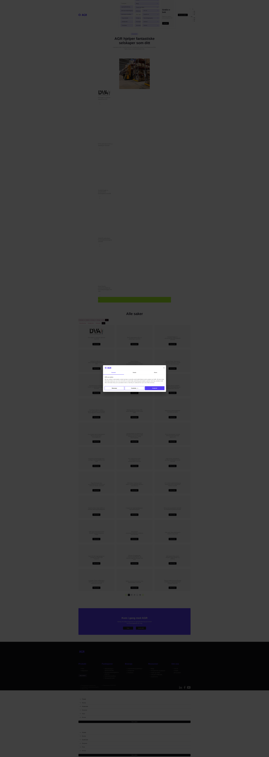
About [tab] (155, 372)
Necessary (114, 388)
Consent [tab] (113, 372)
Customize (133, 388)
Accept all (154, 388)
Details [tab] (134, 372)
